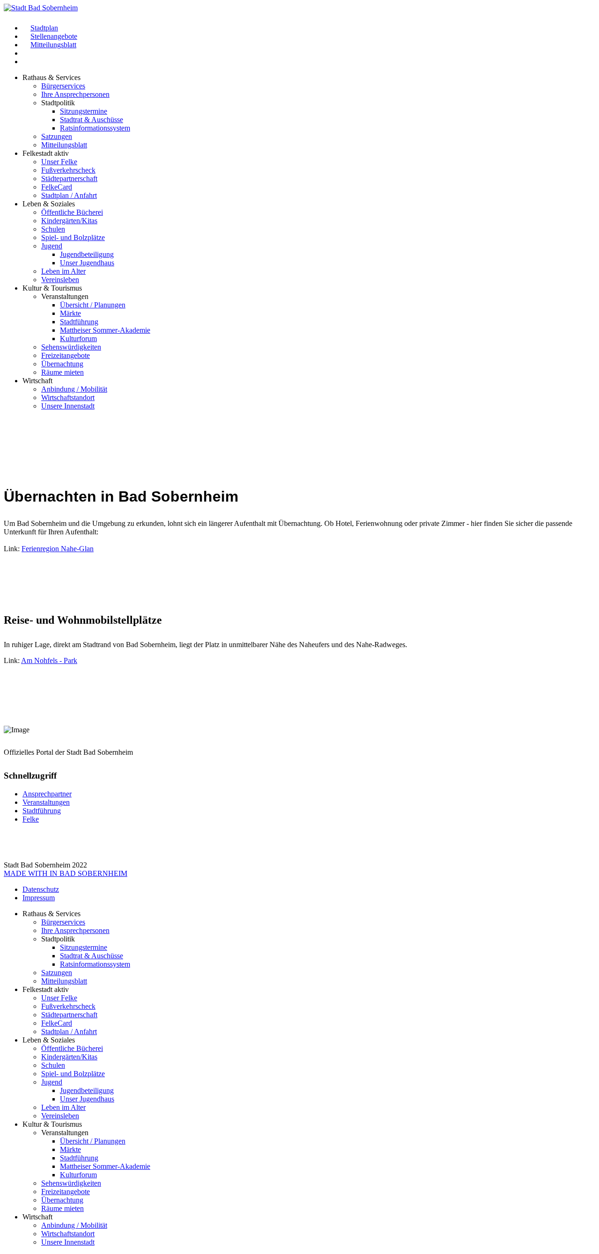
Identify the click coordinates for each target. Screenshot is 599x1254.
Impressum (38, 898)
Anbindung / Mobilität (74, 389)
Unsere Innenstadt (68, 406)
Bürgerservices (63, 86)
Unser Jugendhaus (87, 263)
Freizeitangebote (65, 355)
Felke (30, 819)
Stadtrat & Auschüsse (91, 120)
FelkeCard (56, 187)
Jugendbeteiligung (87, 254)
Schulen (53, 229)
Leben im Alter (63, 271)
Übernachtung (62, 364)
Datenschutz (40, 889)
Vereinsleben (60, 280)
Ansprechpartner (47, 794)
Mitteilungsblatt (53, 45)
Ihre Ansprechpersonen (75, 94)
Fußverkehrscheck (68, 170)
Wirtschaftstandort (68, 397)
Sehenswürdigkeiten (71, 347)
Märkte (70, 313)
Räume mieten (62, 372)
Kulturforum (78, 339)
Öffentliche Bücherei (72, 212)
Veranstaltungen (46, 802)
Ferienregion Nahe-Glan (58, 549)
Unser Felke (59, 162)
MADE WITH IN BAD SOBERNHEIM (65, 873)
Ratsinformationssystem (95, 128)
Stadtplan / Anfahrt (69, 195)
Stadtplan (44, 28)
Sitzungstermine (83, 111)
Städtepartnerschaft (69, 178)
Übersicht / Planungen (92, 305)
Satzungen (56, 136)
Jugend (51, 246)
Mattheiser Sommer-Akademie (105, 330)
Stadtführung (79, 322)
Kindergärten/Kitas (69, 221)
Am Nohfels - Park (49, 660)
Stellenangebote (53, 36)
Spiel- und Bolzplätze (73, 237)
